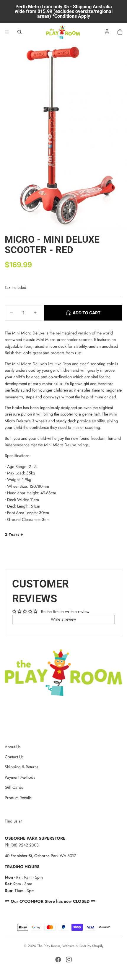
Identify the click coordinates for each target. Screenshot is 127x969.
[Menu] (7, 32)
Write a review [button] (63, 619)
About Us (13, 747)
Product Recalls (18, 798)
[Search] (19, 31)
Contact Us (14, 757)
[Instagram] (68, 959)
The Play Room (48, 946)
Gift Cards (14, 787)
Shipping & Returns (21, 767)
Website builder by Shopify (82, 946)
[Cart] (119, 31)
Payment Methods (20, 777)
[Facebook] (58, 959)
